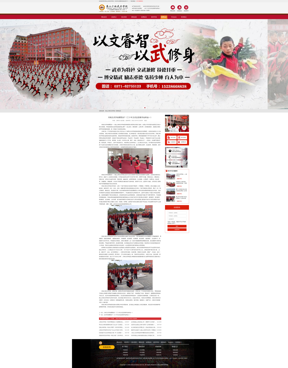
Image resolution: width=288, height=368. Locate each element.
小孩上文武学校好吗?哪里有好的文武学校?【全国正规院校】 (142, 333)
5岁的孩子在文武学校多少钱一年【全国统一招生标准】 (111, 333)
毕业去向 (170, 342)
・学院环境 (125, 355)
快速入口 (175, 346)
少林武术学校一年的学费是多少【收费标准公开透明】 (111, 322)
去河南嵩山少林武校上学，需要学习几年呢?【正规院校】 (143, 322)
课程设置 (141, 342)
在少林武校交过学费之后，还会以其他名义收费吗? (143, 328)
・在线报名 (175, 355)
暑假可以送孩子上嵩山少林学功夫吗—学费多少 (143, 330)
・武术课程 (142, 352)
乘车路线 (183, 137)
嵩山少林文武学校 (110, 110)
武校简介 (126, 342)
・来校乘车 (125, 352)
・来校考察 (158, 352)
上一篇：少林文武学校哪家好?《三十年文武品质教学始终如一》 (116, 312)
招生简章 (134, 342)
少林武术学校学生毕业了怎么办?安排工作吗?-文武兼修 (111, 330)
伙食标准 (173, 142)
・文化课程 (142, 350)
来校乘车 (186, 10)
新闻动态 (118, 110)
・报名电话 (175, 352)
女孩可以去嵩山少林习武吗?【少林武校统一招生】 (143, 325)
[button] (143, 107)
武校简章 (158, 346)
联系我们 (178, 342)
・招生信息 (175, 350)
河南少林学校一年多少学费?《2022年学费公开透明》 (111, 328)
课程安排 (142, 346)
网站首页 (172, 10)
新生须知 (173, 137)
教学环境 (156, 342)
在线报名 (179, 10)
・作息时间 (142, 355)
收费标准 (183, 142)
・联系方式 (158, 355)
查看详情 (179, 178)
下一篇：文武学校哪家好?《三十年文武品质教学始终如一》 (115, 314)
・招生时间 (158, 350)
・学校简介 (125, 350)
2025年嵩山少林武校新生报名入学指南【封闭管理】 (143, 336)
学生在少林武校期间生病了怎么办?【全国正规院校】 (111, 325)
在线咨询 (185, 117)
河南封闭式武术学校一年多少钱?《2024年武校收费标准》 (111, 336)
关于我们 (125, 346)
